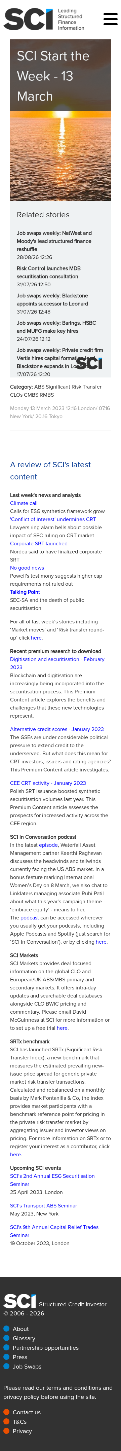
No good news (27, 568)
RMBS (47, 395)
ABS (39, 387)
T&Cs (20, 1421)
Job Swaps (27, 1366)
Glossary (24, 1338)
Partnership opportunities (46, 1347)
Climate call (24, 503)
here (36, 637)
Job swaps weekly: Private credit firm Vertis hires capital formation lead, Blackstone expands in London (60, 358)
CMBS (31, 395)
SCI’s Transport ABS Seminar (43, 1205)
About (21, 1329)
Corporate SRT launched (39, 543)
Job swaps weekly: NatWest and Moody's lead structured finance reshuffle (54, 241)
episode (48, 845)
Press (20, 1357)
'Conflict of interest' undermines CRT (53, 519)
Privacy (22, 1431)
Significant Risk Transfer (74, 387)
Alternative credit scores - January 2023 (57, 729)
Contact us (27, 1412)
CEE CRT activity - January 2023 (48, 783)
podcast (30, 917)
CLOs (16, 395)
